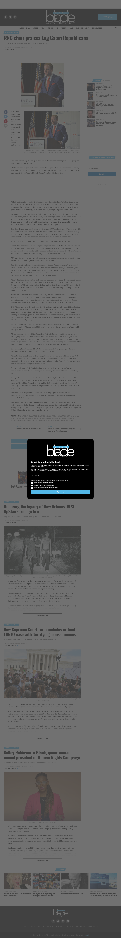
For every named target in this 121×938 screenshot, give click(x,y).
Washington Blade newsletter (43, 483)
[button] (60, 484)
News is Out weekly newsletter (44, 485)
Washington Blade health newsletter (46, 487)
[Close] (91, 441)
